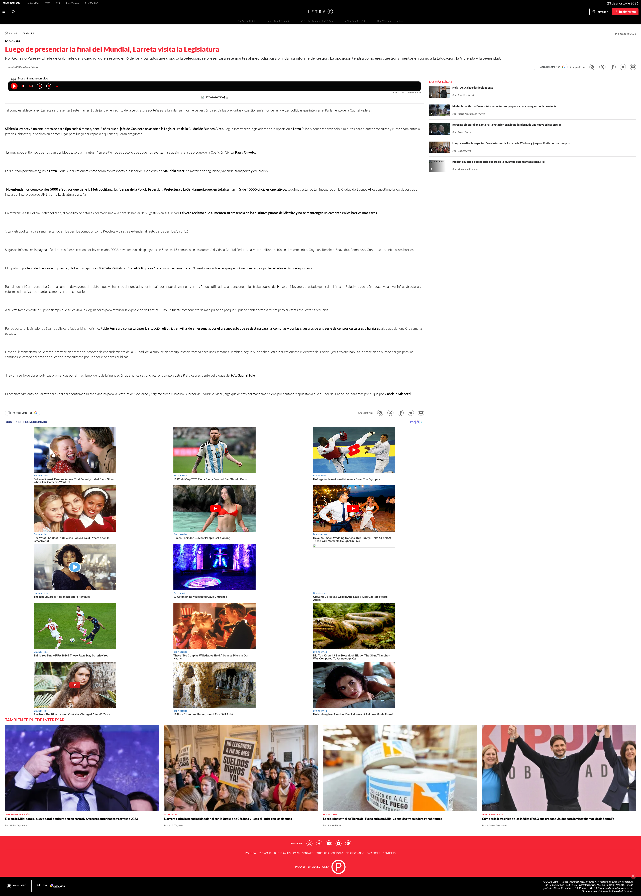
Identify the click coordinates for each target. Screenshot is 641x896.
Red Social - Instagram (329, 843)
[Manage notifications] (633, 876)
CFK (47, 3)
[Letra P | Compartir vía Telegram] (623, 67)
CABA (296, 853)
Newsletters (390, 20)
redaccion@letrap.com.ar (619, 887)
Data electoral (317, 20)
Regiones (247, 20)
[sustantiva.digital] (57, 885)
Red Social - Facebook (319, 843)
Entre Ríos (322, 853)
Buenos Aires (282, 853)
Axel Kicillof (91, 3)
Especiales (278, 20)
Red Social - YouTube (338, 843)
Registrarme (627, 12)
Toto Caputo (72, 3)
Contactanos (296, 843)
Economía (265, 853)
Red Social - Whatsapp (348, 843)
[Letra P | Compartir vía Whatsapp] (592, 67)
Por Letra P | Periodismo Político (22, 66)
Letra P (13, 33)
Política (250, 853)
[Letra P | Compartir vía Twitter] (602, 67)
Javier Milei (32, 3)
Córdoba (337, 853)
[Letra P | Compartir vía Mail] (633, 67)
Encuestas (355, 20)
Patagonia (373, 853)
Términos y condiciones (594, 891)
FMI (57, 3)
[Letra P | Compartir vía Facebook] (612, 67)
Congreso (389, 853)
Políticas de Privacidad (621, 891)
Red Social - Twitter (309, 843)
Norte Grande (355, 853)
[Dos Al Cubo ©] (17, 885)
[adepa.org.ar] (42, 885)
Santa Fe (307, 853)
